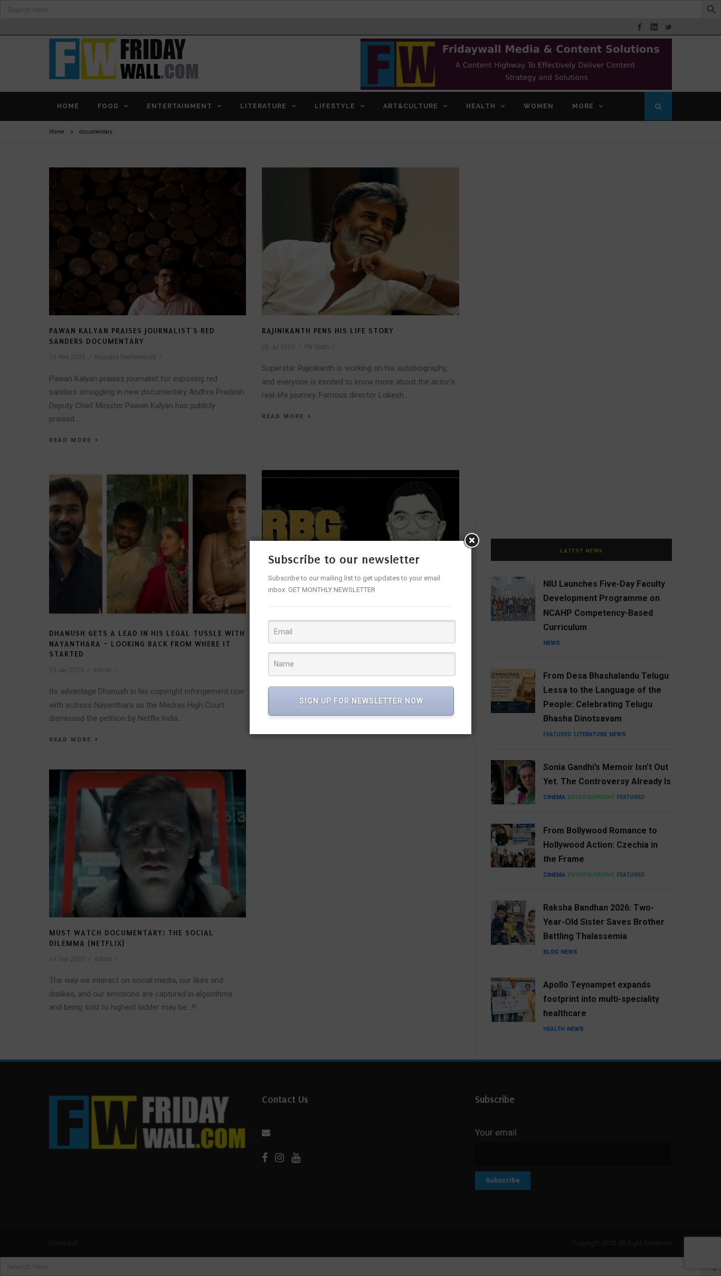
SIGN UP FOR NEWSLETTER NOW (361, 701)
